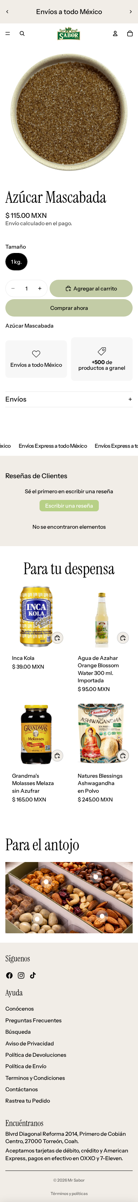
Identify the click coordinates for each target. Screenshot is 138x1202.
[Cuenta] (115, 33)
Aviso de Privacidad (29, 1043)
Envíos (15, 399)
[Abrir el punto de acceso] (46, 882)
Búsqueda (18, 1031)
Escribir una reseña (69, 505)
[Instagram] (21, 975)
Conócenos (19, 1009)
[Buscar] (22, 33)
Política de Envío (25, 1066)
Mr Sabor (76, 1180)
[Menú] (7, 33)
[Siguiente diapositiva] (130, 11)
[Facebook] (9, 975)
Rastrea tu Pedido (27, 1101)
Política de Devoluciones (35, 1054)
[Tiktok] (33, 975)
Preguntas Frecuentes (33, 1020)
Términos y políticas (69, 1193)
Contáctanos (21, 1089)
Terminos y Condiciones (35, 1078)
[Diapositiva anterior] (7, 11)
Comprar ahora (69, 308)
